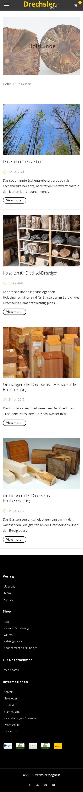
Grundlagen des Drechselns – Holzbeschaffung (27, 497)
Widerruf (9, 635)
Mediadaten (11, 670)
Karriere (9, 599)
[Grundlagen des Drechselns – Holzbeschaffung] (41, 463)
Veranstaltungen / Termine (20, 718)
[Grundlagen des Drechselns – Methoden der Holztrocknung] (41, 352)
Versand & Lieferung (16, 628)
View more (13, 200)
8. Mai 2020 (15, 283)
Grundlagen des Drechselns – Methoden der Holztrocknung (40, 386)
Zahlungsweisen (14, 641)
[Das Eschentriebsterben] (41, 129)
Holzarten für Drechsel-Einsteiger (30, 273)
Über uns (9, 586)
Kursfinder (10, 705)
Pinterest (45, 785)
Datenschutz (11, 725)
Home (7, 84)
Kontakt (9, 692)
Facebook (29, 785)
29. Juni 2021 (16, 172)
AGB (6, 621)
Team (7, 593)
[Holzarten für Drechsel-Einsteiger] (41, 241)
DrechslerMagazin (46, 775)
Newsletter (10, 698)
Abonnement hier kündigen (20, 648)
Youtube (37, 785)
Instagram (53, 785)
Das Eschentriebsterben (22, 161)
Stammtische (12, 712)
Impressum (11, 731)
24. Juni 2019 (16, 399)
